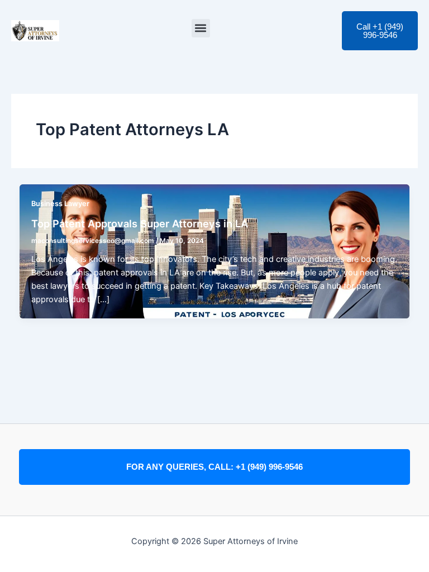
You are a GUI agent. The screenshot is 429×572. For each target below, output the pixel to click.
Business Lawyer (60, 203)
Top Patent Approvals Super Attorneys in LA (139, 223)
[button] (201, 28)
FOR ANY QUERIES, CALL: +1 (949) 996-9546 (214, 467)
